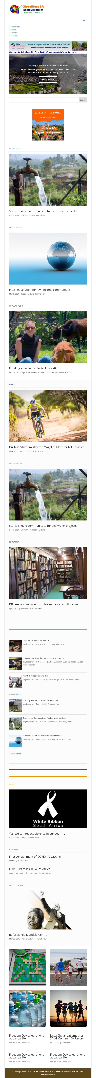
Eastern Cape (54, 679)
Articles (51, 662)
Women (31, 665)
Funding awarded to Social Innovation (34, 368)
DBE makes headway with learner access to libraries (43, 604)
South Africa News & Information (48, 1071)
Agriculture (26, 372)
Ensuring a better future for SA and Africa (48, 65)
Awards (34, 372)
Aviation (58, 662)
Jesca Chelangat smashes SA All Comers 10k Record (67, 1036)
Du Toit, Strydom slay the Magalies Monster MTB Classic (46, 447)
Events (14, 33)
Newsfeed (26, 1042)
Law (58, 644)
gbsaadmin (29, 644)
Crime (23, 838)
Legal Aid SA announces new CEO (36, 640)
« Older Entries (15, 694)
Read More (48, 79)
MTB (37, 451)
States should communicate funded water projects (43, 211)
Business (42, 372)
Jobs (81, 662)
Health (71, 679)
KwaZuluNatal (60, 372)
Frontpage (15, 27)
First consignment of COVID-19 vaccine (35, 857)
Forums (14, 36)
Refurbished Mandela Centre (28, 935)
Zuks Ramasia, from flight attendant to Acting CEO (43, 658)
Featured (35, 215)
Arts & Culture (28, 939)
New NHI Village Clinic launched (35, 676)
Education (24, 608)
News (13, 30)
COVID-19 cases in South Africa (29, 869)
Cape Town (13, 873)
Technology (39, 294)
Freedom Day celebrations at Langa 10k (26, 1036)
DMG (76, 1071)
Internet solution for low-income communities (39, 290)
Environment (26, 215)
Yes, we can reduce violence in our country (37, 834)
